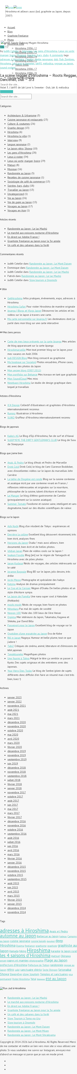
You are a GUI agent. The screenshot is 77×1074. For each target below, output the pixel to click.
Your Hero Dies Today (19, 670)
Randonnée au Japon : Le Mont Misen (28, 1031)
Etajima (20, 945)
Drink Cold (13, 466)
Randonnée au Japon (19, 173)
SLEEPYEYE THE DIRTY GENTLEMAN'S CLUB (32, 440)
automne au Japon (18, 936)
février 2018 (14, 784)
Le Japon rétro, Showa (19, 148)
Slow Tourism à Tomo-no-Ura (23, 1018)
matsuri (55, 956)
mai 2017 (12, 809)
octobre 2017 (15, 796)
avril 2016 (13, 850)
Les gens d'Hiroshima (45, 51)
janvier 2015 (14, 904)
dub (56, 59)
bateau (63, 936)
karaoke (55, 951)
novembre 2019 (16, 755)
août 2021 (13, 709)
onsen (3, 960)
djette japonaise (44, 59)
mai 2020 (12, 734)
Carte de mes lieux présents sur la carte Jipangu (34, 341)
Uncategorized (15, 194)
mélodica (48, 63)
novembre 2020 (16, 726)
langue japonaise (17, 144)
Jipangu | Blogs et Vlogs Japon (24, 310)
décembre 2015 (16, 866)
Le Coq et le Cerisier (19, 588)
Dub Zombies (66, 59)
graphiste (52, 945)
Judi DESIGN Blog (17, 358)
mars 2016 (13, 854)
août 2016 (13, 838)
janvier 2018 (14, 788)
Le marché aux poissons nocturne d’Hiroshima (32, 232)
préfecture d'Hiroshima (13, 965)
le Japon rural (69, 951)
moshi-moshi (14, 604)
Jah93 (39, 63)
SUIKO (11, 417)
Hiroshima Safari (16, 306)
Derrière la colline (17, 534)
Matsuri (11, 165)
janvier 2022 (14, 701)
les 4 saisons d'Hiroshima (25, 955)
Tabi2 (10, 646)
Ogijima (11, 617)
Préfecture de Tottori (38, 965)
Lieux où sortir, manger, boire (23, 161)
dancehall (51, 941)
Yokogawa (41, 979)
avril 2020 (13, 738)
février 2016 (14, 858)
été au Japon (56, 978)
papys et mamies (18, 960)
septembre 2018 (17, 776)
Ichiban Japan (14, 551)
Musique (21, 55)
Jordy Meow (14, 580)
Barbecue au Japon (48, 936)
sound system (8, 67)
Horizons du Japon (17, 542)
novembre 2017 (16, 792)
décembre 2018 (16, 767)
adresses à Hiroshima (12, 59)
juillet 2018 (13, 780)
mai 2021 (12, 714)
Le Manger (13, 495)
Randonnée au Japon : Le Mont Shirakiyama (31, 1035)
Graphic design (15, 128)
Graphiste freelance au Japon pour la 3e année (33, 241)
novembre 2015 (16, 871)
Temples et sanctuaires (54, 974)
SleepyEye (16, 974)
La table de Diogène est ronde (24, 479)
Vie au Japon (14, 198)
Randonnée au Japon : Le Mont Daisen (50, 263)
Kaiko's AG (13, 436)
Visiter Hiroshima (21, 979)
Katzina (11, 584)
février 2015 (14, 899)
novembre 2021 (16, 705)
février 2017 (14, 817)
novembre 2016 (16, 825)
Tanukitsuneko (15, 654)
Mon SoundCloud (17, 378)
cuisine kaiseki (38, 941)
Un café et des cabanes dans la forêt (28, 245)
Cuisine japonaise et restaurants (25, 119)
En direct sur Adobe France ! (23, 237)
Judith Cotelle (11, 51)
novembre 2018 (16, 771)
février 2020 (14, 747)
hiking (22, 951)
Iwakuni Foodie (15, 555)
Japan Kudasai (15, 563)
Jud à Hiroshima (17, 988)
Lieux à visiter (15, 156)
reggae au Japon (63, 63)
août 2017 (13, 800)
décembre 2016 (16, 821)
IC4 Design (13, 405)
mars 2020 (13, 743)
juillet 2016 (13, 842)
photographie (36, 960)
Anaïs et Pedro (59, 931)
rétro (10, 969)
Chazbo (29, 59)
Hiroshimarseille (16, 349)
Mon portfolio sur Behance (22, 374)
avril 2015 (13, 891)
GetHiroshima (14, 298)
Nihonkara (13, 608)
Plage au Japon (55, 960)
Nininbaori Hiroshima (18, 382)
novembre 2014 (16, 912)
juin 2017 (12, 804)
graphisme (41, 945)
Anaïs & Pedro (15, 462)
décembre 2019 (16, 751)
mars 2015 (13, 895)
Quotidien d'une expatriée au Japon (27, 633)
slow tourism (31, 974)
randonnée (56, 965)
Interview (27, 51)
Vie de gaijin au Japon (19, 202)
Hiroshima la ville (17, 136)
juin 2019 (12, 763)
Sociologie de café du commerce (26, 181)
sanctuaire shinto (31, 969)
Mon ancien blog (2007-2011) (24, 370)
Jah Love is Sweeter (23, 63)
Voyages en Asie (16, 210)
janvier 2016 (14, 862)
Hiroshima (5, 63)
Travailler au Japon (18, 189)
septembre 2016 (17, 833)
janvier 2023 (14, 697)
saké (17, 969)
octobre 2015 (15, 875)
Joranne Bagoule (16, 571)
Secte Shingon (50, 969)
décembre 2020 (16, 722)
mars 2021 (13, 718)
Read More (6, 91)
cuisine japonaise (20, 941)
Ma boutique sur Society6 (21, 362)
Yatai (33, 979)
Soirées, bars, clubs (38, 55)
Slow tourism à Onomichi (43, 280)
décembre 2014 (16, 908)
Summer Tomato (16, 504)
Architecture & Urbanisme (21, 115)
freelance (30, 945)
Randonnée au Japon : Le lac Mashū (27, 228)
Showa (4, 974)
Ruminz (11, 413)
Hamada (14, 951)
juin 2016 (12, 846)
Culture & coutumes (18, 123)
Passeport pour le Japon (21, 625)
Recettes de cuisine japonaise (23, 177)
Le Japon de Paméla (18, 596)
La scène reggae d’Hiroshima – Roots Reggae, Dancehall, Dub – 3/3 (38, 77)
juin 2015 (12, 887)
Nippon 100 (14, 613)
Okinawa (66, 956)
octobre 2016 (15, 829)
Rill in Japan (14, 637)
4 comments (56, 55)
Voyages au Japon (17, 206)
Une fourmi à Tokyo (18, 658)
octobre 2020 (15, 730)
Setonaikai (64, 969)
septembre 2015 (17, 879)
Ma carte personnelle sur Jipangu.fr (27, 319)
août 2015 (13, 883)
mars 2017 (13, 813)
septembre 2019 (17, 759)
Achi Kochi (13, 526)
